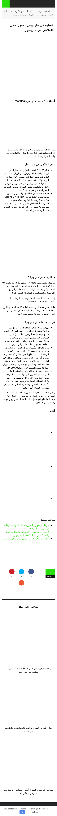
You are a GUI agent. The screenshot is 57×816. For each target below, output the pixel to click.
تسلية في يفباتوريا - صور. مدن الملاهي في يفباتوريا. (26, 538)
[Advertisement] (28, 66)
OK (22, 812)
